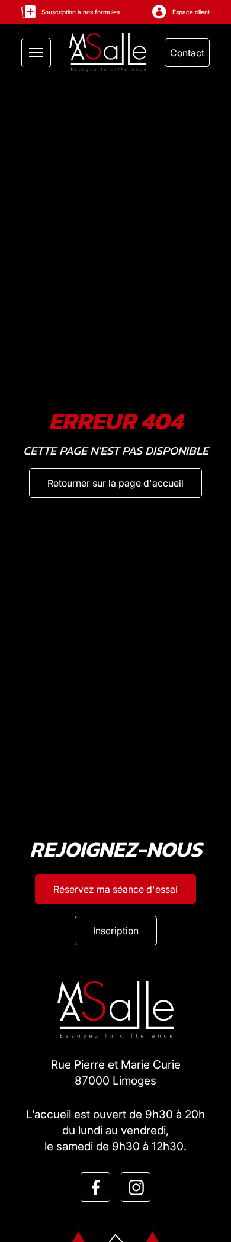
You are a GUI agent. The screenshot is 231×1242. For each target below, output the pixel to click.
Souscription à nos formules (80, 11)
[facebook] (96, 1187)
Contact (187, 53)
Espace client (191, 11)
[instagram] (136, 1187)
